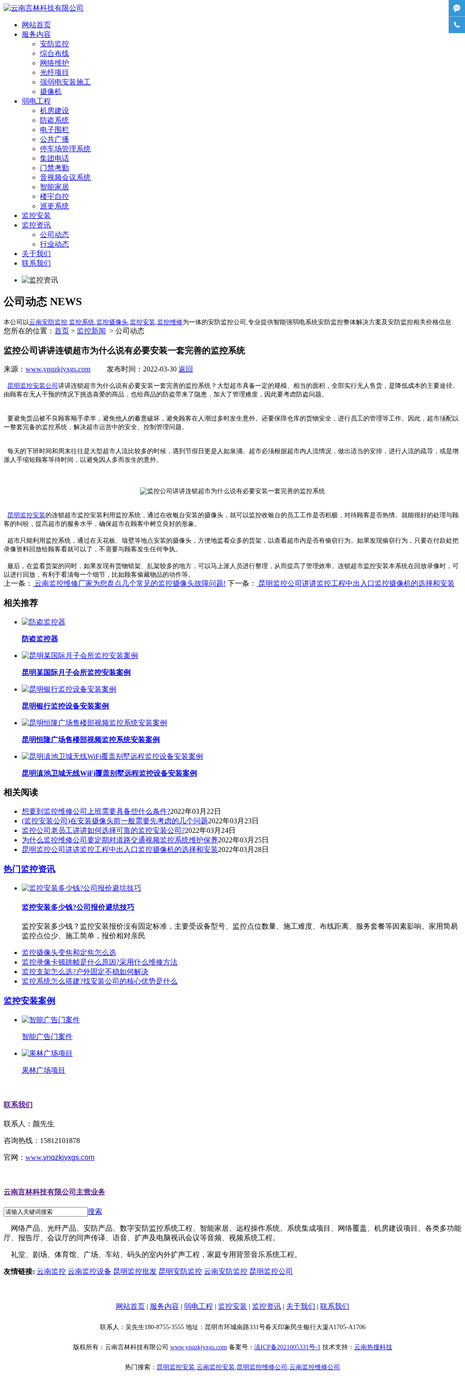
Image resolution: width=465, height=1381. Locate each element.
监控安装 (36, 215)
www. (59, 1157)
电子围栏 (54, 130)
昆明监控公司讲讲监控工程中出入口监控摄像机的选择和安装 (356, 583)
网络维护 (54, 63)
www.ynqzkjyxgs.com (57, 369)
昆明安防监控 (180, 1271)
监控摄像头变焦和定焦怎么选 (69, 952)
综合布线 (54, 53)
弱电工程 (36, 101)
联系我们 (36, 263)
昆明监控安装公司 (32, 385)
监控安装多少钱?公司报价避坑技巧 (78, 907)
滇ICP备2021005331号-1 (287, 1347)
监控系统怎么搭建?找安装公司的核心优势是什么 (100, 981)
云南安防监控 (225, 1271)
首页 (61, 331)
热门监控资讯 (29, 869)
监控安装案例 (29, 1000)
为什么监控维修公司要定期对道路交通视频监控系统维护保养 (120, 840)
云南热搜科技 (373, 1347)
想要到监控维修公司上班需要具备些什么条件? (96, 811)
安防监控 (54, 44)
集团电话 (54, 158)
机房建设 (54, 110)
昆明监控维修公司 (262, 1367)
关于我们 (36, 253)
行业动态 (54, 244)
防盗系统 (54, 120)
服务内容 (36, 34)
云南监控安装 (216, 1367)
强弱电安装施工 (65, 82)
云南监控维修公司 (314, 1367)
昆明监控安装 (26, 515)
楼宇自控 (54, 196)
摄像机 (51, 91)
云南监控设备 (89, 1271)
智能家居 (54, 187)
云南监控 (51, 1271)
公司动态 (54, 234)
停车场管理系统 (65, 149)
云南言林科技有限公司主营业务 (54, 1192)
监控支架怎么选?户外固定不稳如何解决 (85, 971)
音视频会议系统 (65, 177)
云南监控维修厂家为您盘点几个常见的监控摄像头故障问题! (129, 583)
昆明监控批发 (135, 1271)
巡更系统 (54, 206)
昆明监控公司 (271, 1271)
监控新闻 (91, 331)
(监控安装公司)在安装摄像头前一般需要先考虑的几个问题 (115, 821)
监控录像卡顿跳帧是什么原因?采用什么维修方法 (100, 962)
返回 (185, 369)
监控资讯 (36, 225)
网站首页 (36, 25)
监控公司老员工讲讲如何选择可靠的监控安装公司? (103, 830)
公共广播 (54, 139)
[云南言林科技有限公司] (44, 8)
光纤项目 (54, 72)
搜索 (95, 1211)
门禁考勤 (54, 168)
